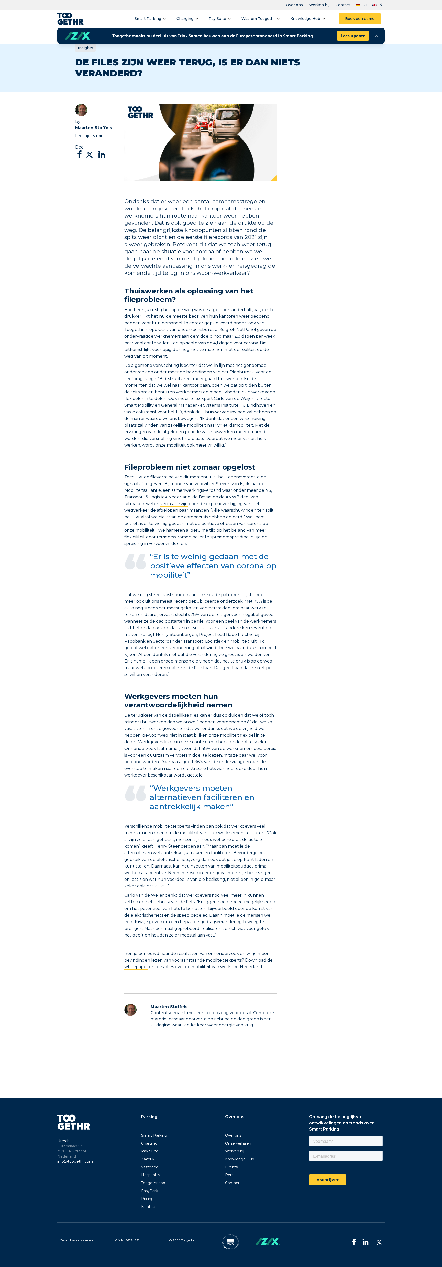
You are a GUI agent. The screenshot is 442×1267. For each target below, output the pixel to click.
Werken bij (319, 5)
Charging (184, 18)
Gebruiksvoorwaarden (76, 1240)
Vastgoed (149, 1167)
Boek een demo (359, 18)
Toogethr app (153, 1183)
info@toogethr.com (75, 1161)
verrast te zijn (174, 503)
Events (231, 1167)
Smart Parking (148, 18)
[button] (150, 19)
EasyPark (149, 1191)
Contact (343, 5)
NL (382, 5)
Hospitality (150, 1175)
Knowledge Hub (305, 18)
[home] (70, 19)
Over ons (294, 5)
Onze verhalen (238, 1143)
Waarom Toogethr (258, 18)
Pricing (147, 1198)
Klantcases (150, 1206)
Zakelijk (147, 1159)
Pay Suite (217, 18)
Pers (229, 1175)
